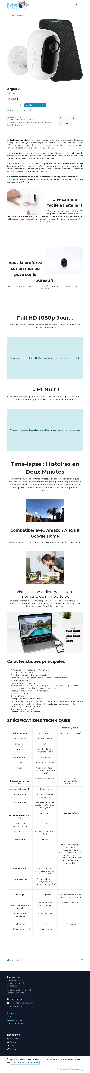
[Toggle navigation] (81, 5)
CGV (9, 1016)
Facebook (14, 1039)
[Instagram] (67, 117)
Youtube (14, 1042)
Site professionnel (15, 1023)
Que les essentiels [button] (63, 1069)
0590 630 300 (16, 1006)
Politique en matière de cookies (25, 1062)
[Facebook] (60, 117)
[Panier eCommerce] (76, 5)
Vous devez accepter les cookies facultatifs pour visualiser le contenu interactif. (45, 358)
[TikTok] (73, 117)
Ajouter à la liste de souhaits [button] (22, 110)
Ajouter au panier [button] (36, 105)
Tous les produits (16, 15)
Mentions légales (14, 1021)
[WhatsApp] (60, 123)
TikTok (13, 1046)
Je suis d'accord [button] (76, 1069)
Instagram (14, 1049)
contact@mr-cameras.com (22, 1003)
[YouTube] (67, 123)
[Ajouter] (20, 105)
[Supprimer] (9, 105)
